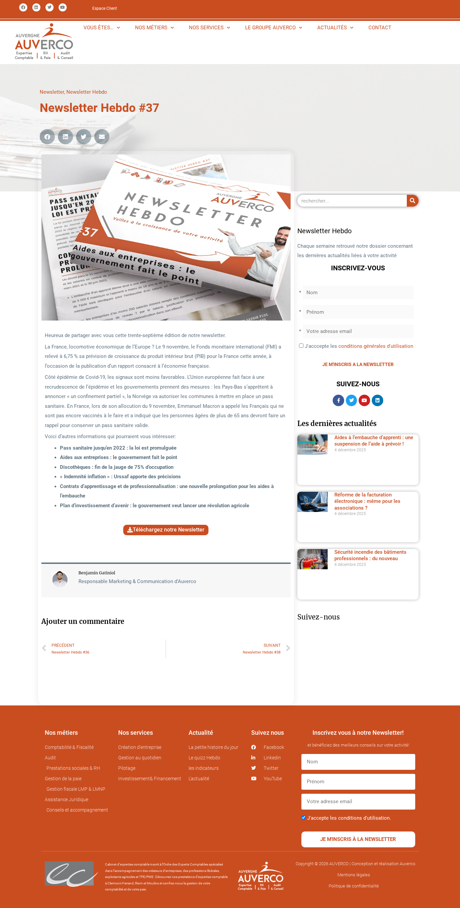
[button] (47, 136)
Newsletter (52, 92)
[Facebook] (23, 7)
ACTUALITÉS (332, 28)
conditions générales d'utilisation (375, 346)
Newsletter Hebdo (86, 92)
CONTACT (379, 28)
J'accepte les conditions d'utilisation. (349, 818)
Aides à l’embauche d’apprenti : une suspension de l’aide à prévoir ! (373, 440)
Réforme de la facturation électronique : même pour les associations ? (367, 501)
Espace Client (104, 8)
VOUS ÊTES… (98, 28)
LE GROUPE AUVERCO (270, 28)
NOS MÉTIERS (151, 28)
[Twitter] (49, 7)
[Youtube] (63, 7)
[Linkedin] (36, 7)
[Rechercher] (413, 201)
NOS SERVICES (206, 28)
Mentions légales (353, 874)
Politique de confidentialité (354, 885)
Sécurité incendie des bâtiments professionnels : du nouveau (370, 555)
